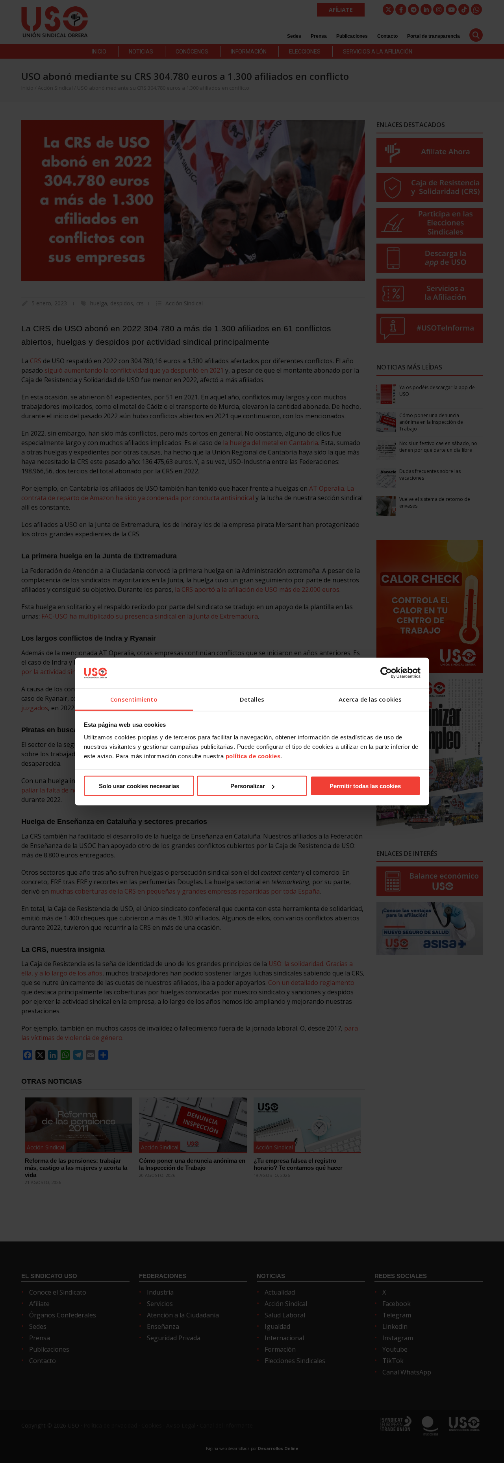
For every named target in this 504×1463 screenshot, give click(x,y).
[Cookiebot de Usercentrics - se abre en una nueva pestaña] (386, 673)
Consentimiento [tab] (133, 699)
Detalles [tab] (252, 699)
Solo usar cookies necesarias (139, 786)
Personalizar (247, 786)
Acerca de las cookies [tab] (370, 699)
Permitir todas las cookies (365, 786)
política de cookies (253, 755)
